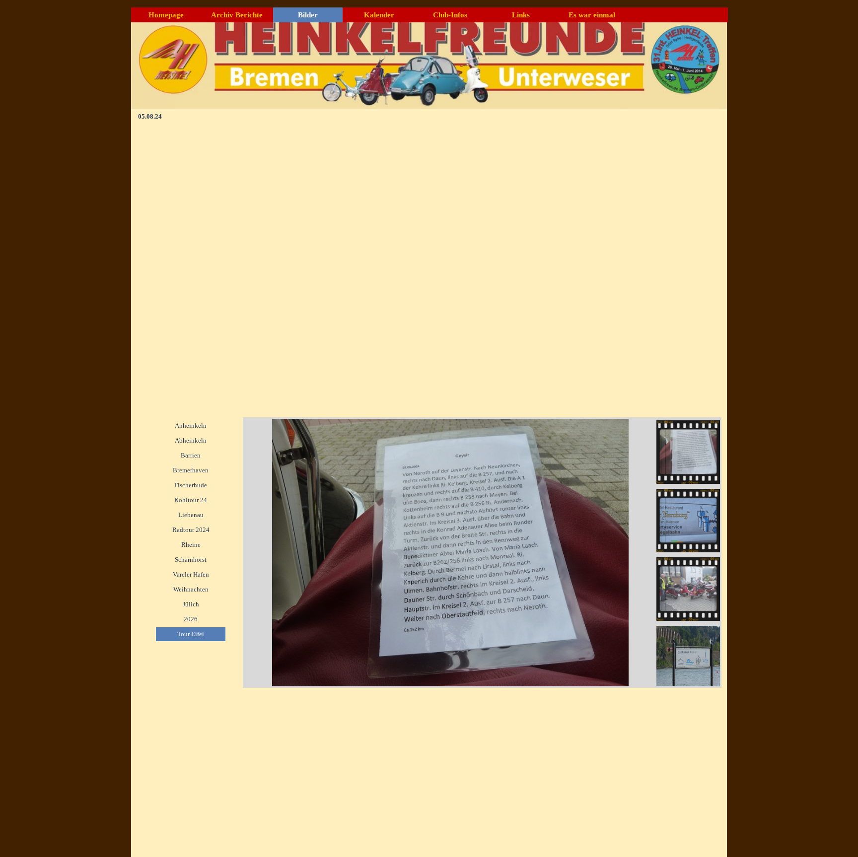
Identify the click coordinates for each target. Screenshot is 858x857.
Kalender (379, 15)
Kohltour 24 (190, 500)
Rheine (191, 544)
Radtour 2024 (191, 529)
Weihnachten (191, 589)
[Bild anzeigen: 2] (688, 520)
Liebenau (191, 515)
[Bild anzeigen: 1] (688, 452)
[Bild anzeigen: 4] (688, 657)
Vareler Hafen (191, 574)
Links (521, 15)
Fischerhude (190, 485)
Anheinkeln (191, 425)
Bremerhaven (191, 470)
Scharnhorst (191, 559)
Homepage (166, 15)
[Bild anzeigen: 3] (688, 589)
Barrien (191, 455)
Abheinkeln (191, 440)
